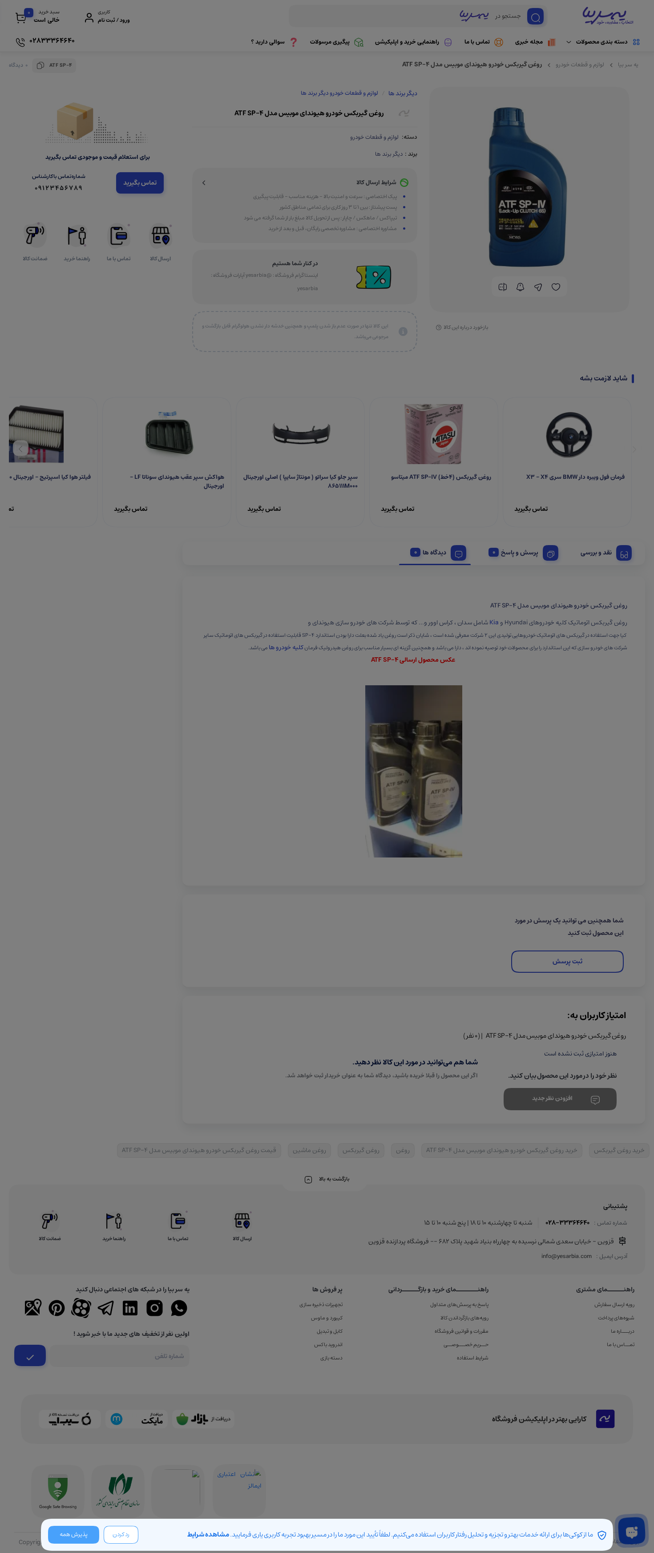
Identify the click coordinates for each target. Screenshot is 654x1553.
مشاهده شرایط (208, 1535)
